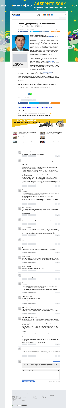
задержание (50, 36)
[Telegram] (52, 14)
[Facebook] (45, 14)
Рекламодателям (63, 12)
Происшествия (44, 18)
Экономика (25, 18)
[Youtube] (49, 14)
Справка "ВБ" (52, 395)
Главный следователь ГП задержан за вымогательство (36, 107)
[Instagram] (51, 14)
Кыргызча (14, 12)
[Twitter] (48, 14)
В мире (34, 399)
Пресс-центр (61, 393)
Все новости (14, 18)
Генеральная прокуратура (26, 100)
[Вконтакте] (44, 14)
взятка (34, 100)
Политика (20, 18)
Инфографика (44, 397)
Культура (35, 18)
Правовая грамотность (54, 394)
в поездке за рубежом (47, 72)
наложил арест (51, 61)
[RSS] (43, 14)
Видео (43, 396)
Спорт (39, 18)
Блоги (43, 394)
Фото (42, 395)
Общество (30, 18)
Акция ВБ (50, 18)
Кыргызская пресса (45, 393)
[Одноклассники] (47, 14)
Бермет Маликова (30, 29)
